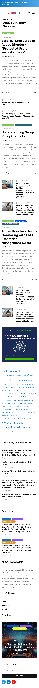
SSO (15, 431)
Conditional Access (9, 400)
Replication (5, 431)
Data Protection (6, 403)
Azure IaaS (16, 387)
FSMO (27, 406)
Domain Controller (24, 403)
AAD (3, 371)
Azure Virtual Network (10, 397)
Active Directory (8, 33)
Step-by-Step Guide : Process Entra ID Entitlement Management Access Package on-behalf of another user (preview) (25, 190)
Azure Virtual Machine (28, 393)
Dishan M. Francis (8, 56)
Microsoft (17, 412)
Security (11, 431)
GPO (31, 406)
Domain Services (19, 406)
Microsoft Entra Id (12, 422)
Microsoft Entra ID (11, 426)
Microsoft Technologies (23, 125)
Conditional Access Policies (25, 400)
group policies (5, 409)
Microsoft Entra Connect (28, 412)
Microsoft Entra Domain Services (16, 418)
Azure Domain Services (27, 384)
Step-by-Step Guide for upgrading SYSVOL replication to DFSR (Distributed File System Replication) (18, 452)
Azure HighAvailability (7, 387)
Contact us (6, 605)
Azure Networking (18, 390)
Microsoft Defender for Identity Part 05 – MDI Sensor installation (23, 647)
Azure (13, 380)
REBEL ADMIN (12, 665)
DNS (15, 403)
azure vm (23, 396)
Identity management (8, 412)
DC (12, 403)
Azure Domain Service (11, 384)
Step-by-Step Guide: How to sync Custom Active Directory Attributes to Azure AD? (18, 116)
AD (28, 375)
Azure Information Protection (28, 387)
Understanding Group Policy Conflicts (18, 134)
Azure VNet (31, 397)
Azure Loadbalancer (7, 390)
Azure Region (17, 393)
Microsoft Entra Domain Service (10, 415)
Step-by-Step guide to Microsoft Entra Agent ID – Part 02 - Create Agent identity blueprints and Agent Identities (18, 549)
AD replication (5, 380)
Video (4, 601)
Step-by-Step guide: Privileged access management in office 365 (19, 495)
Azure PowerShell (7, 393)
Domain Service (7, 406)
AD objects (33, 375)
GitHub (4, 609)
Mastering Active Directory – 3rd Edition (15, 104)
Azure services (20, 221)
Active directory (15, 370)
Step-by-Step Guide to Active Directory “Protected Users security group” (18, 46)
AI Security (6, 519)
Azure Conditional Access (25, 380)
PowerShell (26, 427)
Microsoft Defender (23, 628)
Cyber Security (17, 519)
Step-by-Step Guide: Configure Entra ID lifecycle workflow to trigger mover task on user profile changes (25, 210)
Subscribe (19, 676)
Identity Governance (24, 409)
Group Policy (13, 409)
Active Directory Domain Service (14, 375)
